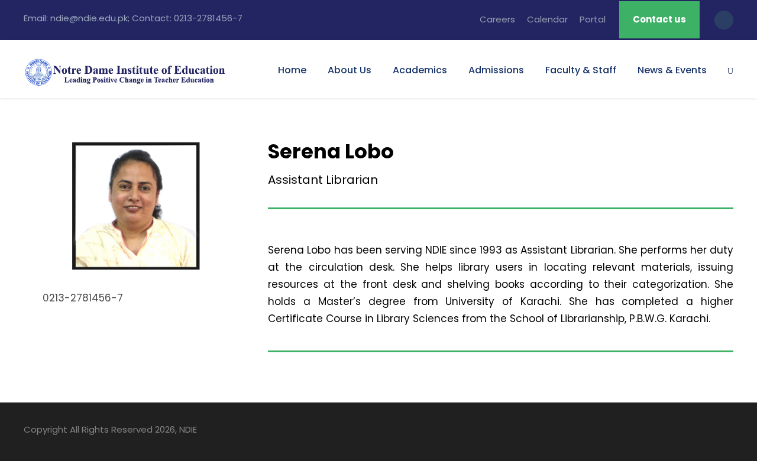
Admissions (496, 70)
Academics (420, 70)
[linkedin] (687, 431)
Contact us (659, 19)
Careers (497, 19)
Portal (593, 19)
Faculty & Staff (580, 70)
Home (292, 70)
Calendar (547, 19)
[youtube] (708, 431)
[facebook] (666, 431)
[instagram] (728, 431)
